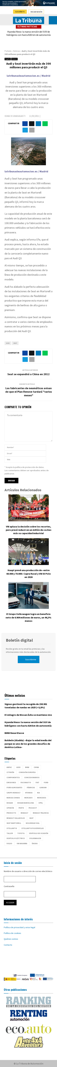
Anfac (9, 767)
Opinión (10, 808)
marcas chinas (13, 798)
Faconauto (26, 782)
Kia (38, 793)
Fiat (37, 782)
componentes (13, 777)
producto (11, 813)
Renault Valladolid (16, 818)
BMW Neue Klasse (14, 732)
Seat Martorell (14, 823)
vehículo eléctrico (16, 838)
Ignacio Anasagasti (15, 116)
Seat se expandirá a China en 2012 (28, 374)
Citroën (10, 772)
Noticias (16, 51)
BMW (27, 767)
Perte (21, 808)
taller (10, 833)
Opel (40, 803)
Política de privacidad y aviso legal (19, 927)
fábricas (31, 787)
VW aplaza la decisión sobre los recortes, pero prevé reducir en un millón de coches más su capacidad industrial (28, 530)
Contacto (8, 944)
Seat (15, 343)
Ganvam (43, 787)
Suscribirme (30, 659)
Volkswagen (35, 838)
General (14, 59)
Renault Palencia (41, 813)
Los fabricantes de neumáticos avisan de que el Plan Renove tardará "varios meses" (28, 391)
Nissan (10, 803)
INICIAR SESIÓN (36, 12)
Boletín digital (19, 640)
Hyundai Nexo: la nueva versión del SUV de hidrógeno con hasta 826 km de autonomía (28, 33)
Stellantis (12, 828)
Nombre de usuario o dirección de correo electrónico (28, 871)
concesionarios (31, 777)
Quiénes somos (11, 939)
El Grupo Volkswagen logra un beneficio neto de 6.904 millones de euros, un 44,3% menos (28, 617)
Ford (46, 782)
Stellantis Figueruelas (32, 828)
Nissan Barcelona (25, 803)
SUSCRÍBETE (20, 11)
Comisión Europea (27, 772)
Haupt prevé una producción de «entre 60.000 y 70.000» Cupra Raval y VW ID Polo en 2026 (28, 574)
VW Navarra (22, 843)
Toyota (20, 833)
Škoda (35, 843)
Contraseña (9, 886)
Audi (8, 343)
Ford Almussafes (14, 787)
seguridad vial (33, 823)
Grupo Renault (14, 793)
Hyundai (29, 793)
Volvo (9, 843)
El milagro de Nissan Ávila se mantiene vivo (28, 714)
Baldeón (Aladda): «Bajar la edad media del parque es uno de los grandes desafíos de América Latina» (28, 744)
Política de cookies (12, 933)
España (7, 59)
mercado (28, 798)
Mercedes (41, 798)
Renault (24, 813)
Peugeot (33, 808)
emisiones (11, 782)
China (36, 767)
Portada (8, 51)
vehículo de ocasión (38, 833)
